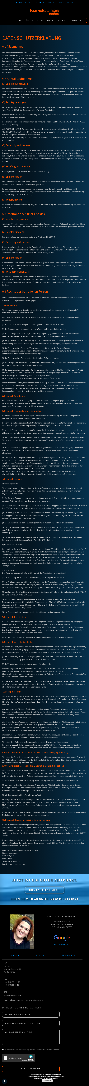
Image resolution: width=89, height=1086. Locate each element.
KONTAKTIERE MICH (44, 889)
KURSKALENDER (77, 20)
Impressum (15, 956)
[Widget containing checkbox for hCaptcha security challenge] (18, 1058)
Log (5, 1002)
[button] (32, 20)
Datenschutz (68, 956)
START (19, 20)
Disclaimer (41, 956)
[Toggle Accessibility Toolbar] (4, 1081)
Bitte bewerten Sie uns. (62, 945)
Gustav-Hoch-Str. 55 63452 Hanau (57, 2)
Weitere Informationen (52, 1078)
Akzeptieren (47, 1081)
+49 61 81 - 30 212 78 (28, 2)
